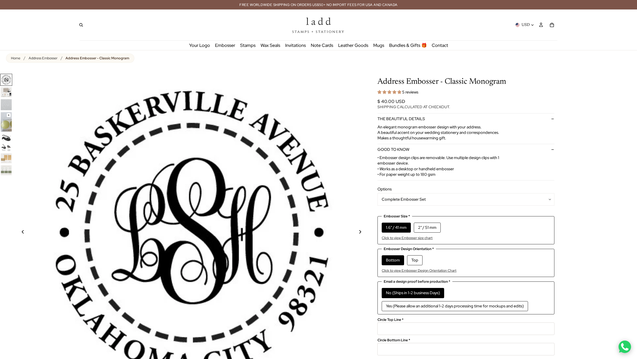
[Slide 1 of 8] (6, 79)
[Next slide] (363, 232)
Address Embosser (43, 58)
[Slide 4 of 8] (6, 122)
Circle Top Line (390, 320)
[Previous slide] (19, 232)
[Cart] (551, 24)
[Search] (81, 24)
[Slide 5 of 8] (6, 138)
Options (384, 189)
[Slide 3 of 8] (6, 104)
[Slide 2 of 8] (6, 92)
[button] (389, 92)
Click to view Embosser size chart (407, 238)
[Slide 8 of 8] (6, 170)
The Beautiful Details (401, 118)
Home (15, 58)
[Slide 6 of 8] (6, 147)
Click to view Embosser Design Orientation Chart (419, 270)
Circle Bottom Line (393, 340)
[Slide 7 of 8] (6, 158)
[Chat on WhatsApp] (625, 347)
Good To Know (393, 149)
